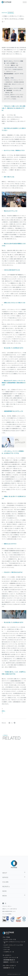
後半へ (3, 710)
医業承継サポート (8, 967)
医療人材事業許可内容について (8, 911)
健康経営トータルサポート (10, 962)
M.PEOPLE (10, 12)
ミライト (6, 949)
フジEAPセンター (8, 951)
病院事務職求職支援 (8, 959)
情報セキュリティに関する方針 (9, 908)
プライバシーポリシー (7, 906)
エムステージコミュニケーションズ (12, 945)
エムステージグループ (9, 939)
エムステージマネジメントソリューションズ (14, 941)
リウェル (6, 947)
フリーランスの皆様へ (7, 914)
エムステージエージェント (10, 957)
